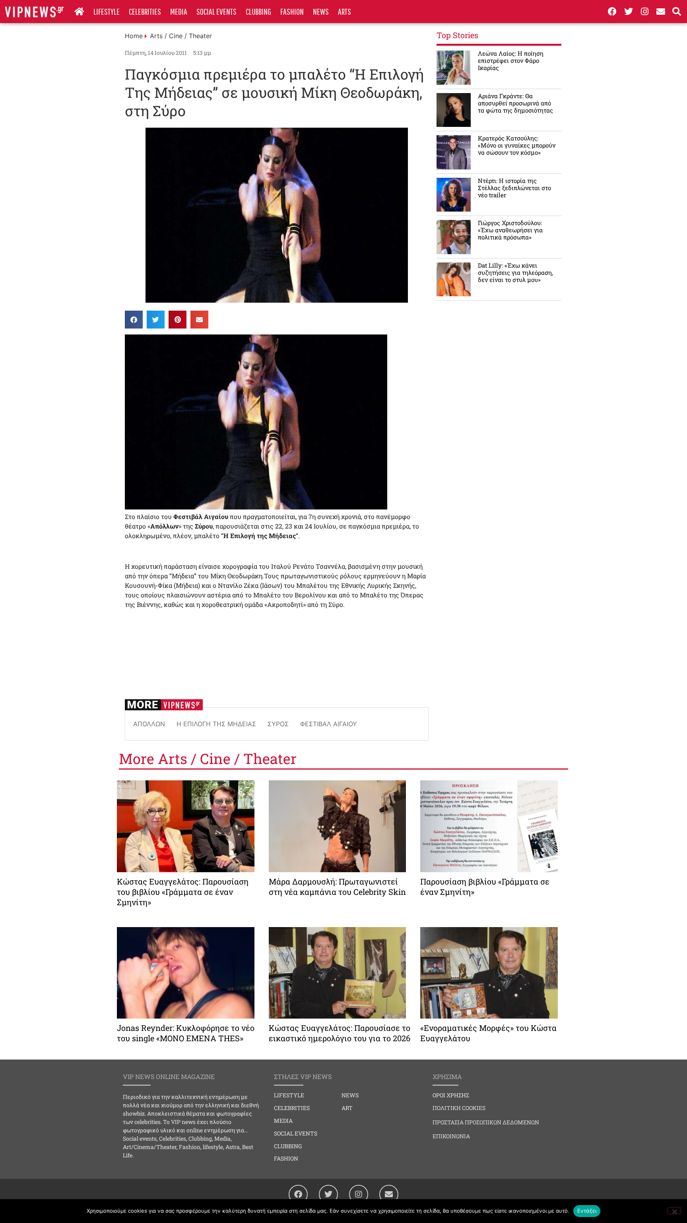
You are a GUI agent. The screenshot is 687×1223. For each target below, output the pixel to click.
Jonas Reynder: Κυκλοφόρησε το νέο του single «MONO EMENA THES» (185, 1033)
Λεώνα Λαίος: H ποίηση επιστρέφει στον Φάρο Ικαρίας (510, 60)
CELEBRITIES (145, 11)
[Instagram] (644, 11)
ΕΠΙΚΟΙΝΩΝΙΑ (451, 1136)
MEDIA (178, 11)
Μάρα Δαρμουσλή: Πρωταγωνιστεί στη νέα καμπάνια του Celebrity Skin (337, 886)
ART (347, 1108)
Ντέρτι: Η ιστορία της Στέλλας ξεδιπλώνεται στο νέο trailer (514, 188)
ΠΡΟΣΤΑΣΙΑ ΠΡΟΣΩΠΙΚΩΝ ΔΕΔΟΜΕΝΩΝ (486, 1122)
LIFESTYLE (106, 11)
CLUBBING (258, 11)
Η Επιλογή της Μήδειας (216, 724)
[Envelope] (661, 11)
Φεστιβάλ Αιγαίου (328, 724)
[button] (134, 320)
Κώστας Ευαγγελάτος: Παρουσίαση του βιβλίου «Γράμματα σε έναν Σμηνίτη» (182, 891)
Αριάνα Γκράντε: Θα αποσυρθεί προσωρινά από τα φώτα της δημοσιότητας (515, 103)
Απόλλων (149, 724)
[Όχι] (674, 1210)
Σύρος (278, 724)
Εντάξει (587, 1210)
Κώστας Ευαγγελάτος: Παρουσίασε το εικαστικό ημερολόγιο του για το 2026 (339, 1033)
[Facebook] (612, 11)
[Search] (677, 11)
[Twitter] (629, 11)
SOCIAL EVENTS (216, 11)
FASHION (292, 11)
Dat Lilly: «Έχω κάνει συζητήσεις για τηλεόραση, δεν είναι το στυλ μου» (515, 272)
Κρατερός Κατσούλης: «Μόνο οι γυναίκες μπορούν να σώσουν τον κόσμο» (516, 145)
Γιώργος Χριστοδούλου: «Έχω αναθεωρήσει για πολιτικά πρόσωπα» (510, 230)
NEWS (321, 11)
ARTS (344, 11)
